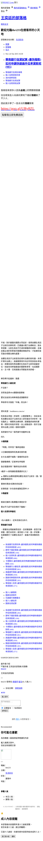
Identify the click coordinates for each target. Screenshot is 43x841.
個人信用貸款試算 (13, 83)
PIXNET (10, 806)
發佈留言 (5, 711)
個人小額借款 (11, 592)
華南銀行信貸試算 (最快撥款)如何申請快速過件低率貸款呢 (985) (23, 63)
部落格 (8, 47)
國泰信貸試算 (11, 603)
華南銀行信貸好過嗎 (14, 72)
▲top (3, 692)
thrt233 (3, 669)
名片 (7, 50)
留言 (20, 682)
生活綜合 (19, 40)
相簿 (7, 44)
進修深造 (18, 688)
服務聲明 (25, 809)
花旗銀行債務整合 (13, 598)
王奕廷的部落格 (14, 18)
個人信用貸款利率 (13, 75)
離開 (13, 836)
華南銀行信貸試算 (13, 81)
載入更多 (5, 697)
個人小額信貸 (11, 601)
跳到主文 (4, 24)
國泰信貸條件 (11, 595)
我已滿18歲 (5, 836)
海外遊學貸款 (11, 78)
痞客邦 (15, 682)
